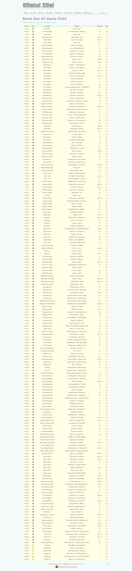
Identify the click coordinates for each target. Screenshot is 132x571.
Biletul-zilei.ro (75, 564)
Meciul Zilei (33, 12)
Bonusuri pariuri (87, 12)
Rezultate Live (58, 12)
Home (26, 12)
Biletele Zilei (54, 22)
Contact (82, 564)
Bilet (35, 22)
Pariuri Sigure (49, 12)
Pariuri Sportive (67, 12)
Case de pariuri (77, 12)
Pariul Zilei (40, 12)
